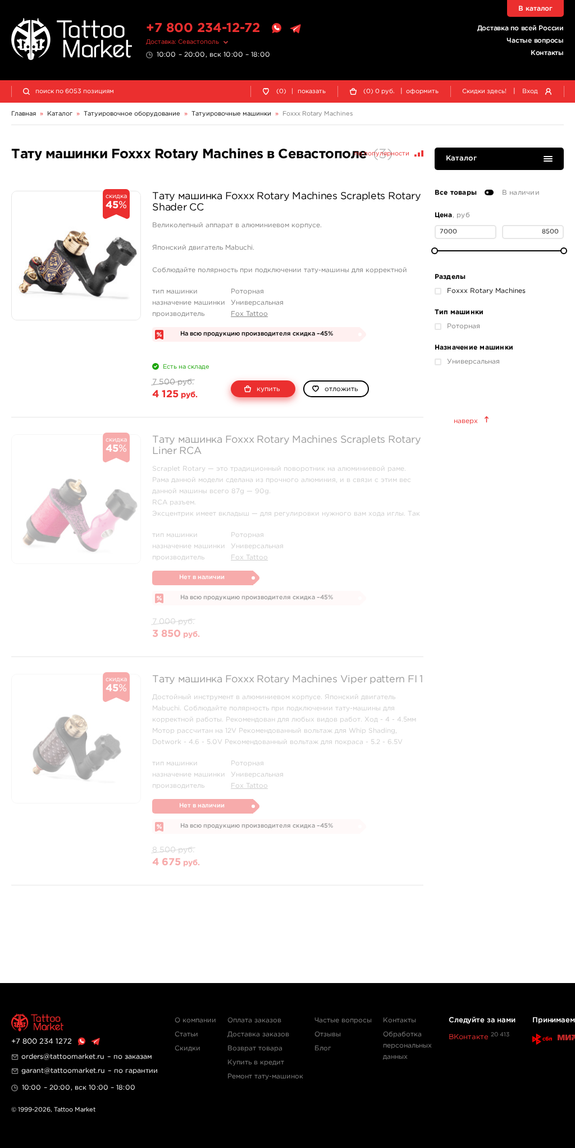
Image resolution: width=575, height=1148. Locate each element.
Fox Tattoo (249, 314)
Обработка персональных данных (407, 1045)
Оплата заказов (254, 1020)
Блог (322, 1048)
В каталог (535, 9)
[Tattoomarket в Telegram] (295, 28)
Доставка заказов (258, 1034)
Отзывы (327, 1034)
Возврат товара (254, 1048)
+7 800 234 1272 (41, 1042)
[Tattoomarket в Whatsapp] (276, 28)
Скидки (187, 1048)
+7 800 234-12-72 (203, 28)
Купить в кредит (255, 1062)
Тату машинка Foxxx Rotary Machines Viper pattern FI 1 (287, 679)
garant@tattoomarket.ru (63, 1071)
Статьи (186, 1034)
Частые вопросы (535, 41)
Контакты (547, 53)
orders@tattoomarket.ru (62, 1057)
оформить (422, 91)
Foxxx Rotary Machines (486, 291)
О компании (195, 1020)
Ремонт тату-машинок (265, 1076)
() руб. (379, 91)
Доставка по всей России (520, 28)
